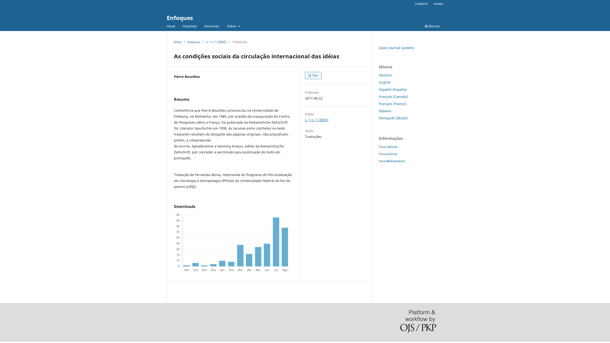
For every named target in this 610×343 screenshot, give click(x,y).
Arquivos (190, 26)
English (385, 82)
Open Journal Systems (396, 47)
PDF (315, 75)
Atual (171, 26)
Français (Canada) (393, 96)
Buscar (434, 26)
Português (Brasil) (393, 118)
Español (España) (393, 89)
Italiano (385, 111)
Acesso (438, 3)
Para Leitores (388, 147)
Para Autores (388, 154)
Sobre (232, 26)
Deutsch (385, 75)
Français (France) (392, 103)
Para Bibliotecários (392, 161)
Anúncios (211, 26)
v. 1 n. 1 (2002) (216, 42)
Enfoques (180, 18)
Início (178, 42)
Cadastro (421, 3)
